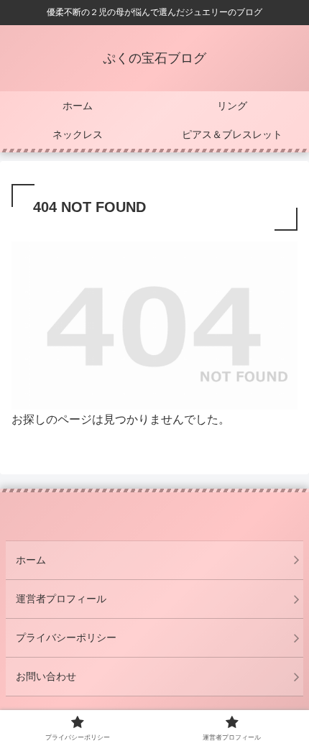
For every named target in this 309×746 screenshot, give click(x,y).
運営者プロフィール (61, 598)
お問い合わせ (46, 676)
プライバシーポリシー (66, 637)
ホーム (31, 560)
